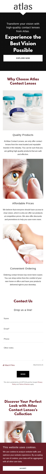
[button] (4, 365)
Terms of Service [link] (24, 384)
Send (23, 374)
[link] (23, 6)
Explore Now (23, 58)
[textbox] (23, 318)
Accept (23, 468)
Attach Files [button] (10, 365)
